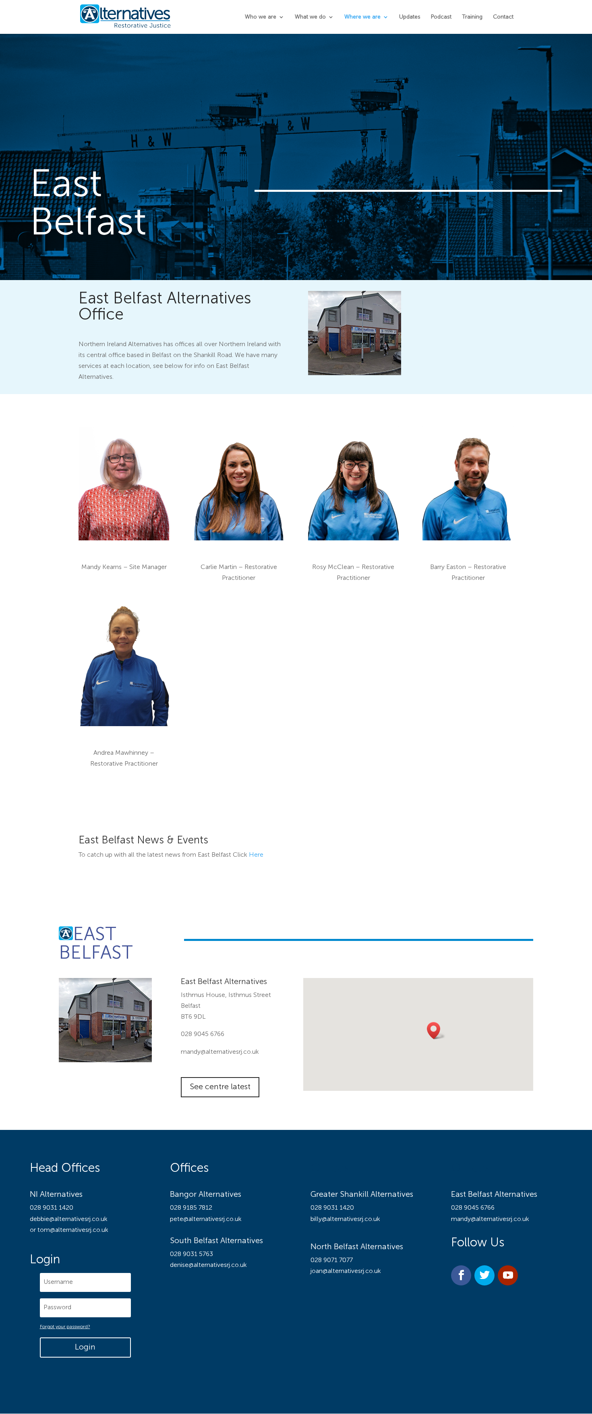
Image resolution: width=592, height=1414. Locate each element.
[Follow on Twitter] (484, 1275)
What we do (310, 17)
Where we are (362, 17)
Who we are (260, 17)
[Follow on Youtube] (508, 1275)
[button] (436, 1030)
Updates (409, 17)
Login (85, 1347)
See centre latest (220, 1087)
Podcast (441, 17)
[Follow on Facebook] (461, 1275)
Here (256, 855)
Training (472, 17)
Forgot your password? (65, 1327)
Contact (503, 17)
